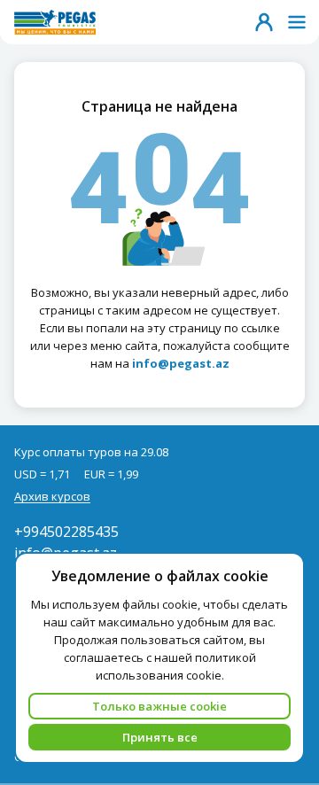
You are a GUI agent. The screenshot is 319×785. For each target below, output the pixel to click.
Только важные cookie (159, 706)
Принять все (160, 737)
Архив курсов (52, 496)
